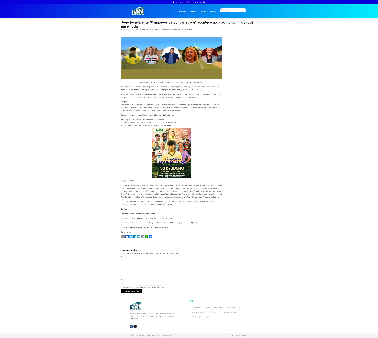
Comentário (124, 257)
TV (192, 30)
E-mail (123, 280)
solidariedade (186, 30)
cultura (155, 30)
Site (122, 284)
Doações (162, 30)
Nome (123, 276)
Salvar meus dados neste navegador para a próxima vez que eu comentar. (143, 287)
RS (179, 30)
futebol (175, 30)
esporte (168, 30)
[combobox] (233, 10)
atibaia (149, 30)
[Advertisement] (241, 49)
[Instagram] (135, 326)
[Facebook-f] (131, 326)
